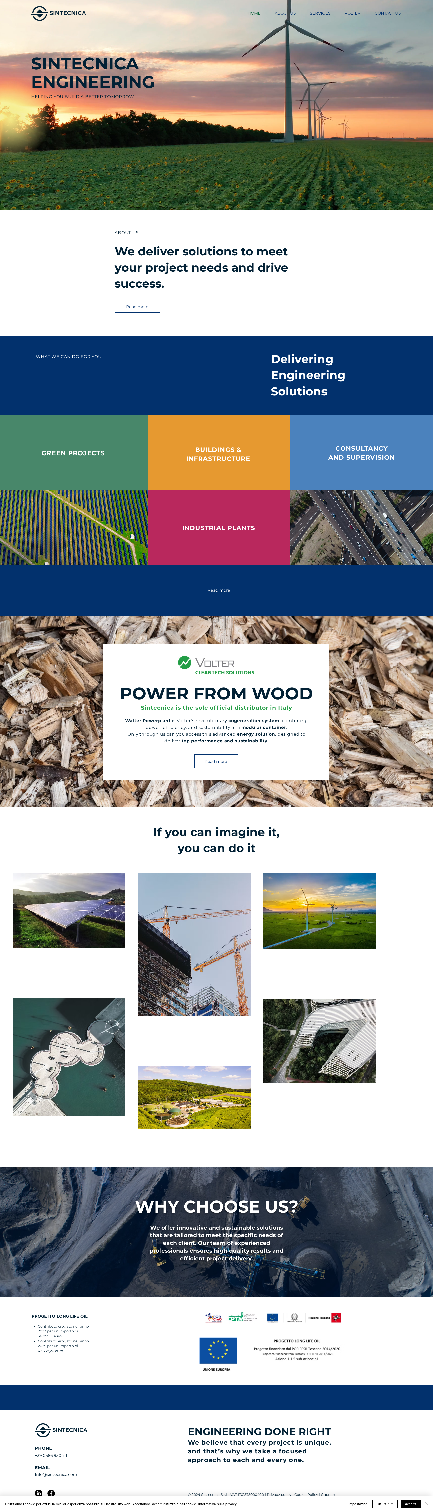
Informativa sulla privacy (217, 1503)
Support (328, 1494)
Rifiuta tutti (385, 1503)
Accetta (411, 1503)
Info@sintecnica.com (56, 1474)
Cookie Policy (306, 1494)
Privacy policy (279, 1494)
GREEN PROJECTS (73, 453)
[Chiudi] (427, 1504)
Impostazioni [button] (358, 1503)
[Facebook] (51, 1493)
